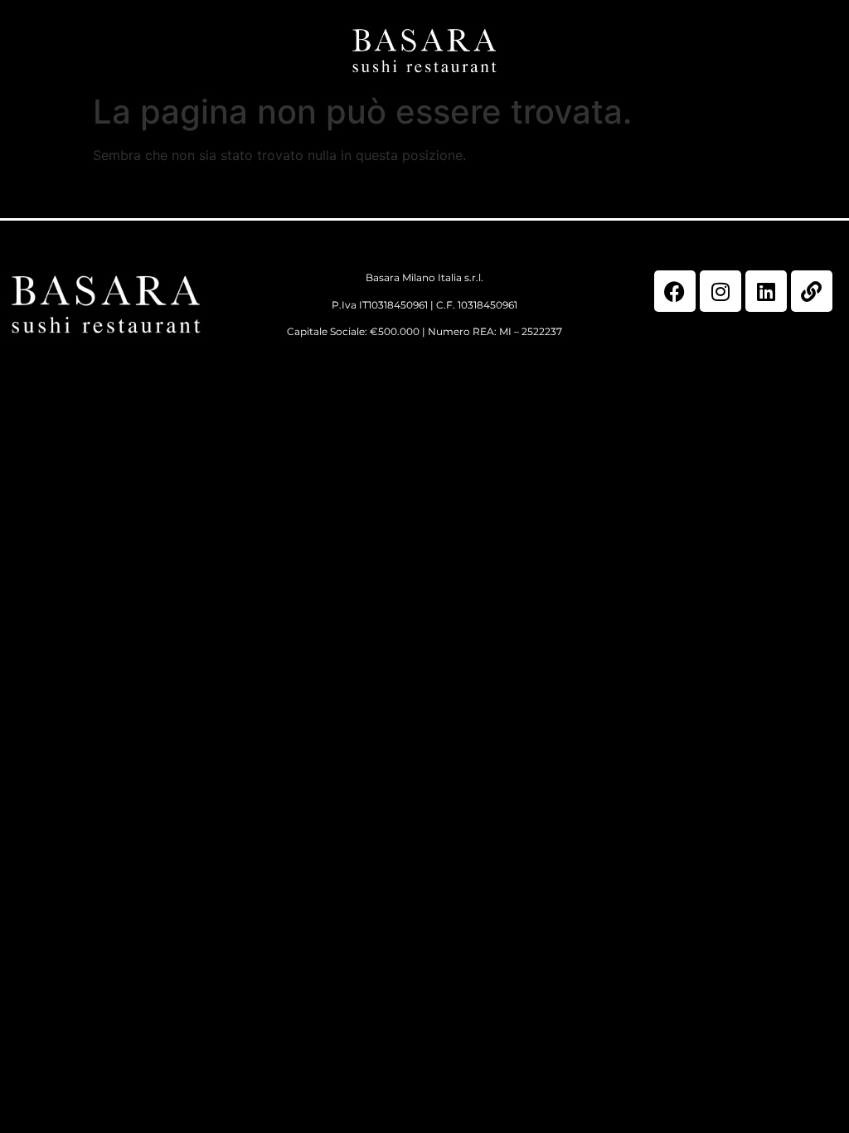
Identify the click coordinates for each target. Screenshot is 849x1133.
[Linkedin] (766, 291)
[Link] (811, 291)
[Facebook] (675, 291)
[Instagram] (720, 291)
